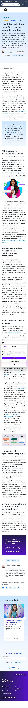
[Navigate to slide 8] (20, 645)
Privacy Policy (17, 662)
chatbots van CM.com (10, 132)
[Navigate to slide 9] (22, 645)
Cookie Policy (5, 691)
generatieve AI (6, 93)
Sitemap (17, 691)
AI (21, 21)
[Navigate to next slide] (24, 618)
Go (23, 4)
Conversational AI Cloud (12, 551)
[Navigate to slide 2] (8, 645)
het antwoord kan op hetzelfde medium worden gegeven (14, 240)
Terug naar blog (6, 17)
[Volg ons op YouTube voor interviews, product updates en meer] (14, 698)
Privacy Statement (6, 687)
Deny (14, 364)
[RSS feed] (11, 698)
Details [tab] (14, 346)
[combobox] (10, 4)
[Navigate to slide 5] (14, 645)
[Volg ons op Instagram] (6, 698)
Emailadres (6, 656)
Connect (14, 21)
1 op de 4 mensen (21, 388)
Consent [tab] (5, 346)
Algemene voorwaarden (18, 687)
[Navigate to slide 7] (18, 645)
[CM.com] (5, 9)
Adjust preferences (14, 361)
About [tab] (22, 346)
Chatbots (5, 21)
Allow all (14, 358)
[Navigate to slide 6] (16, 645)
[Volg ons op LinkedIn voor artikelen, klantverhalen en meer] (8, 698)
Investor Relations (6, 693)
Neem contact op (11, 547)
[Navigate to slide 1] (6, 645)
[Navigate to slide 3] (10, 645)
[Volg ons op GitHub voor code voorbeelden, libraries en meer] (3, 698)
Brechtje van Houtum (10, 51)
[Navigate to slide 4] (12, 645)
